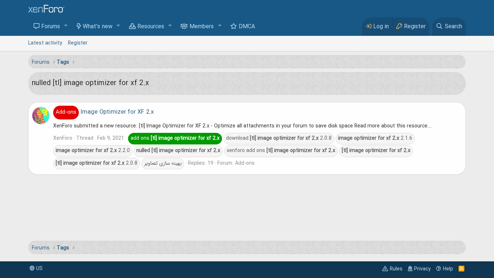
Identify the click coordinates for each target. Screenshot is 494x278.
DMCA (247, 26)
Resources (150, 26)
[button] (66, 26)
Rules (396, 269)
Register (78, 43)
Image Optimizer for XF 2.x (105, 112)
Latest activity (45, 43)
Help (448, 269)
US (39, 269)
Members (201, 26)
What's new (97, 26)
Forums (50, 26)
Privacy (422, 269)
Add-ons (245, 163)
